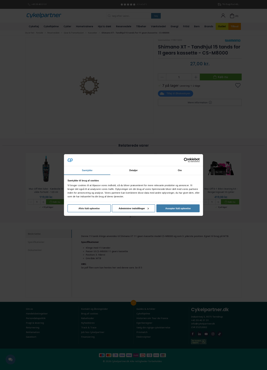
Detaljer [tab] (133, 170)
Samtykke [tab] (87, 170)
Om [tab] (180, 170)
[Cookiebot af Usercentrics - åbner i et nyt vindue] (186, 160)
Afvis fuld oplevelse (89, 208)
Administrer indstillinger (132, 208)
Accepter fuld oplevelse (178, 208)
